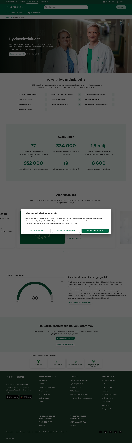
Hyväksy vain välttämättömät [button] (66, 230)
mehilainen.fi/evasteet (69, 223)
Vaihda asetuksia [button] (38, 230)
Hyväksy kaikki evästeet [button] (95, 230)
